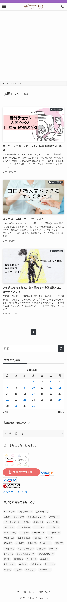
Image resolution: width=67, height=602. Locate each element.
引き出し (45, 543)
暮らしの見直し (25, 554)
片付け (9, 564)
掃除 (41, 548)
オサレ (38, 522)
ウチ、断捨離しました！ (17, 522)
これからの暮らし (14, 517)
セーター (38, 532)
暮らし (8, 554)
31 (33, 406)
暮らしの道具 (46, 554)
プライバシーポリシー (26, 592)
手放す (9, 548)
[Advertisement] (33, 45)
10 (33, 387)
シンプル (10, 532)
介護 (38, 538)
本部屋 (18, 559)
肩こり (50, 564)
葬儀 (7, 570)
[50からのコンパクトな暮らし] (33, 6)
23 (24, 400)
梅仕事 (32, 559)
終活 (23, 564)
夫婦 (20, 543)
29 (16, 406)
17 (33, 393)
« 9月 (5, 412)
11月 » (61, 412)
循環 (59, 543)
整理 (53, 548)
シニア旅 (53, 527)
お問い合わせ (44, 592)
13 (59, 387)
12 (51, 387)
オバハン (53, 522)
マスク (9, 538)
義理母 (36, 564)
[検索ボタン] (63, 6)
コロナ (9, 527)
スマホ (24, 532)
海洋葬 (44, 559)
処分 (48, 538)
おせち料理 (25, 511)
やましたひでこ (36, 517)
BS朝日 (9, 511)
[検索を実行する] (61, 348)
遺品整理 (45, 570)
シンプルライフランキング (15, 491)
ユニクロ (24, 538)
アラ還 (54, 517)
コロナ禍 (24, 527)
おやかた (42, 511)
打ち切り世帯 (26, 548)
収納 (8, 543)
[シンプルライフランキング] (11, 487)
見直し (30, 570)
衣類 (18, 570)
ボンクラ (54, 532)
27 (59, 400)
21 (7, 400)
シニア (39, 527)
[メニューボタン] (4, 6)
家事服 (32, 543)
